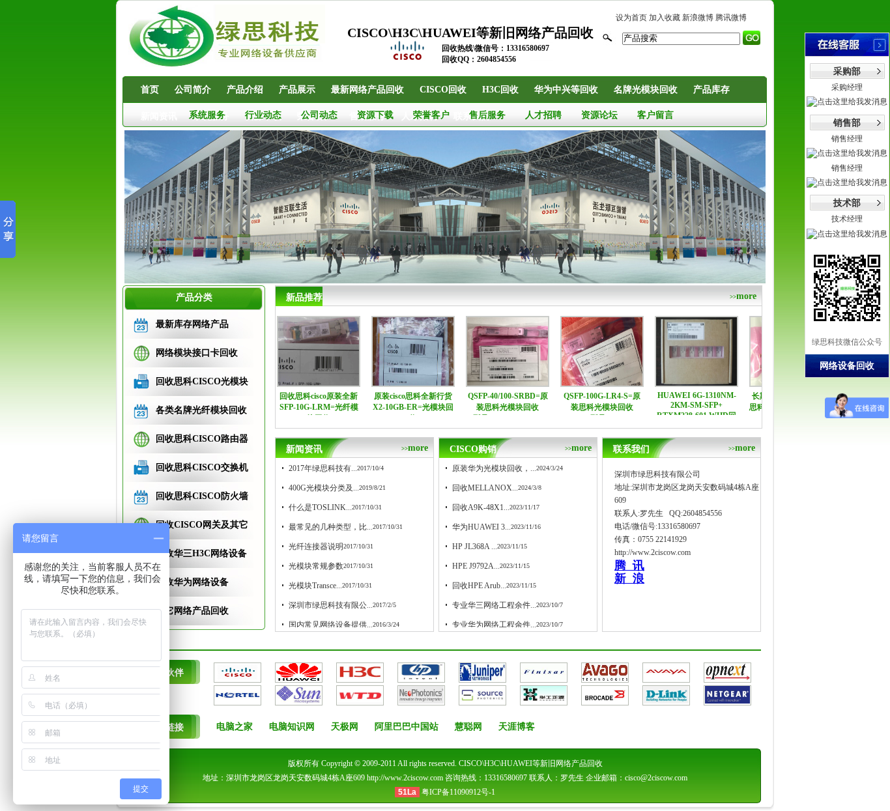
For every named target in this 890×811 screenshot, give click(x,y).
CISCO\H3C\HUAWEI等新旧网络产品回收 (531, 763)
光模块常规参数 (316, 566)
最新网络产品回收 (367, 89)
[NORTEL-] (237, 699)
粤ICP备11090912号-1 (458, 792)
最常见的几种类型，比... (331, 527)
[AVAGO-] (604, 677)
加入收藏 (664, 17)
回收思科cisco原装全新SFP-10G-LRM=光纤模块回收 (290, 407)
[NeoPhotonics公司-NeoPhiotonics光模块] (421, 699)
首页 (150, 89)
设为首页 (631, 17)
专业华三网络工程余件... (494, 605)
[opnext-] (727, 677)
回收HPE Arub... (479, 585)
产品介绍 (245, 89)
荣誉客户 (431, 115)
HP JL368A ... (474, 546)
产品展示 (297, 89)
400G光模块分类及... (324, 487)
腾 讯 (629, 565)
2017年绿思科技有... (323, 468)
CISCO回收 (443, 89)
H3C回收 (500, 89)
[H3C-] (359, 677)
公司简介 (193, 89)
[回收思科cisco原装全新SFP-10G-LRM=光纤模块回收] (290, 382)
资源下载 (375, 115)
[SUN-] (298, 699)
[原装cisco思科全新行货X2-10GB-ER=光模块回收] (385, 382)
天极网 (344, 727)
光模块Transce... (315, 585)
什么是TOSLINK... (320, 507)
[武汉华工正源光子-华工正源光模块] (543, 699)
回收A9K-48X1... (481, 507)
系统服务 (207, 115)
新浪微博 (697, 17)
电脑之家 (234, 727)
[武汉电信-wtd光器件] (359, 699)
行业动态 (263, 115)
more (743, 296)
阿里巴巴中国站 (406, 727)
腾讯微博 (731, 17)
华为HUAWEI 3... (481, 527)
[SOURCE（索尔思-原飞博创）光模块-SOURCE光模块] (482, 699)
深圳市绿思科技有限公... (331, 605)
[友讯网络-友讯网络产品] (666, 699)
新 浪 (629, 578)
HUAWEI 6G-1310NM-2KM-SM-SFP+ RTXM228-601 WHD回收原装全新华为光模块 (668, 411)
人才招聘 (543, 115)
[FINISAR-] (543, 677)
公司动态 (319, 115)
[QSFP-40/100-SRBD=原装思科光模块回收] (479, 382)
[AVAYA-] (666, 677)
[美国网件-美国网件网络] (727, 699)
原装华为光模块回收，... (494, 468)
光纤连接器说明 (316, 546)
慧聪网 (468, 727)
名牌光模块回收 (646, 89)
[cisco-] (237, 677)
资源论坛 (599, 115)
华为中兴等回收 (566, 89)
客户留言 (655, 115)
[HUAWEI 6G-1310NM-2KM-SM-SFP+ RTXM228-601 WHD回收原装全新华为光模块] (668, 382)
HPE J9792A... (476, 566)
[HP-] (421, 677)
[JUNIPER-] (482, 677)
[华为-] (298, 677)
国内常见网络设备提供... (331, 624)
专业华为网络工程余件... (494, 624)
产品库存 (711, 89)
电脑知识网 (292, 727)
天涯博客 (516, 727)
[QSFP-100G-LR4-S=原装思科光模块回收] (574, 382)
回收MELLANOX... (485, 487)
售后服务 (487, 115)
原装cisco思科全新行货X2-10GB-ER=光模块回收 (385, 407)
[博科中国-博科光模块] (604, 699)
